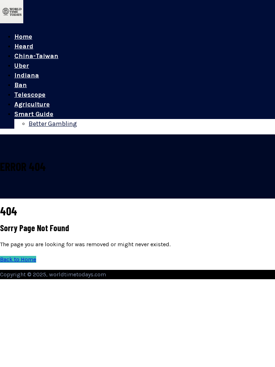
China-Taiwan (36, 56)
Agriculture (32, 104)
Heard (23, 46)
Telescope (29, 95)
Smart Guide (33, 114)
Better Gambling (53, 124)
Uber (21, 66)
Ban (20, 85)
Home (23, 36)
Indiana (26, 75)
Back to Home (18, 259)
